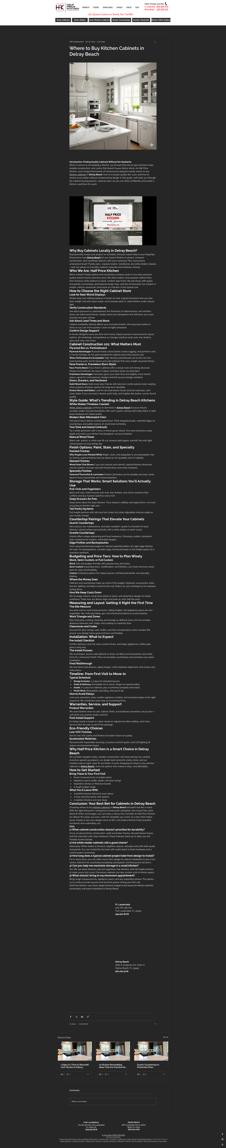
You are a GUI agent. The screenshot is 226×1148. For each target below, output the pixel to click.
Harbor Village (131, 1139)
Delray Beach (93, 1139)
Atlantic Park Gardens (150, 1141)
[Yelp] (222, 1144)
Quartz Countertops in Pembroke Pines (148, 1065)
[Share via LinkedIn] (82, 1017)
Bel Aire (128, 1141)
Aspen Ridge (163, 1141)
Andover (98, 1141)
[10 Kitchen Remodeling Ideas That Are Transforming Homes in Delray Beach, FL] (113, 1051)
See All (165, 1037)
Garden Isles (122, 1139)
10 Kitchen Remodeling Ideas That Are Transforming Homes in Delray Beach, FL (113, 1065)
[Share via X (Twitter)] (76, 1017)
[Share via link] (88, 1017)
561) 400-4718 (162, 9)
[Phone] (166, 3)
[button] (108, 7)
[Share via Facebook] (70, 1017)
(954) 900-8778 (162, 6)
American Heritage (78, 1141)
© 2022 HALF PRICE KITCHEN (113, 1135)
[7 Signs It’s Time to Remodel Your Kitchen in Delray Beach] (75, 1051)
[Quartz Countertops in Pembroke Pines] (151, 1051)
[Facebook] (222, 1134)
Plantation (113, 1139)
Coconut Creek (104, 1139)
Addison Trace (90, 1141)
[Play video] (113, 220)
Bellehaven (121, 1141)
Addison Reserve (65, 1141)
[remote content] (90, 923)
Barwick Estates (137, 1141)
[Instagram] (222, 1139)
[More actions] (155, 41)
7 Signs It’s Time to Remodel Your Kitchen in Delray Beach (75, 1065)
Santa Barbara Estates (144, 1139)
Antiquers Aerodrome (109, 1141)
